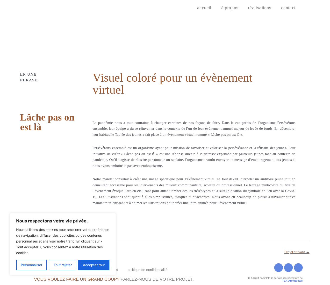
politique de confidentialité (147, 270)
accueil (204, 8)
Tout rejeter (63, 265)
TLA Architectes (292, 280)
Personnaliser (31, 265)
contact (288, 8)
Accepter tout (94, 265)
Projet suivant (296, 252)
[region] (63, 244)
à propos (230, 8)
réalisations (259, 8)
